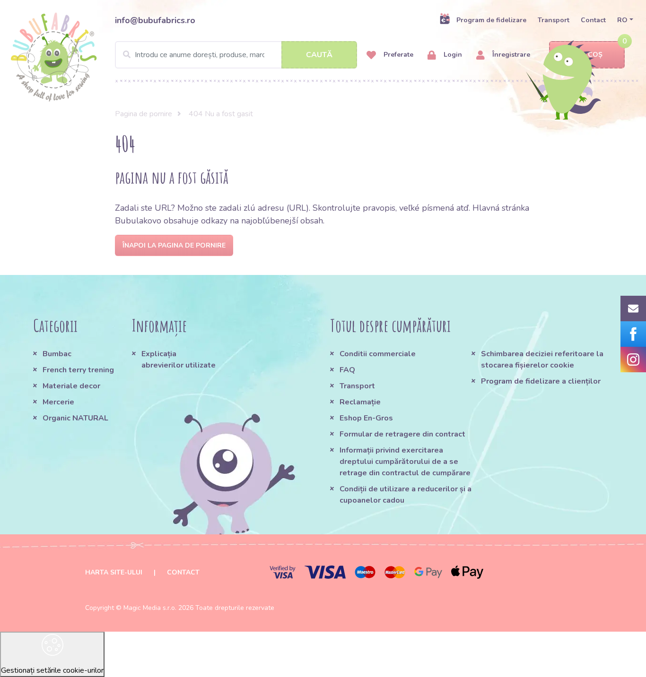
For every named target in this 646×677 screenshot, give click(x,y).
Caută (319, 55)
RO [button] (622, 20)
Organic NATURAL (75, 418)
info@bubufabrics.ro (155, 20)
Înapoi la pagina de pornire (174, 245)
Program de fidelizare (491, 20)
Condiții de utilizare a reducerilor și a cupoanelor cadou (405, 495)
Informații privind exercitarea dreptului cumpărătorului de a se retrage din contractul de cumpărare (405, 461)
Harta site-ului (113, 572)
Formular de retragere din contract (402, 434)
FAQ (347, 370)
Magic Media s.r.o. (149, 607)
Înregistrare (510, 54)
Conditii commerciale (378, 354)
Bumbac (57, 354)
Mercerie (58, 402)
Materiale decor (71, 386)
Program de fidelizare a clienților (541, 381)
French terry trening (78, 370)
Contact (593, 20)
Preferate (397, 54)
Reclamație (360, 402)
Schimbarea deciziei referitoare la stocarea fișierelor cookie (542, 359)
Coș (595, 54)
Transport (553, 20)
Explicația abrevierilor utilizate (178, 359)
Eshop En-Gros (366, 418)
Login (452, 54)
